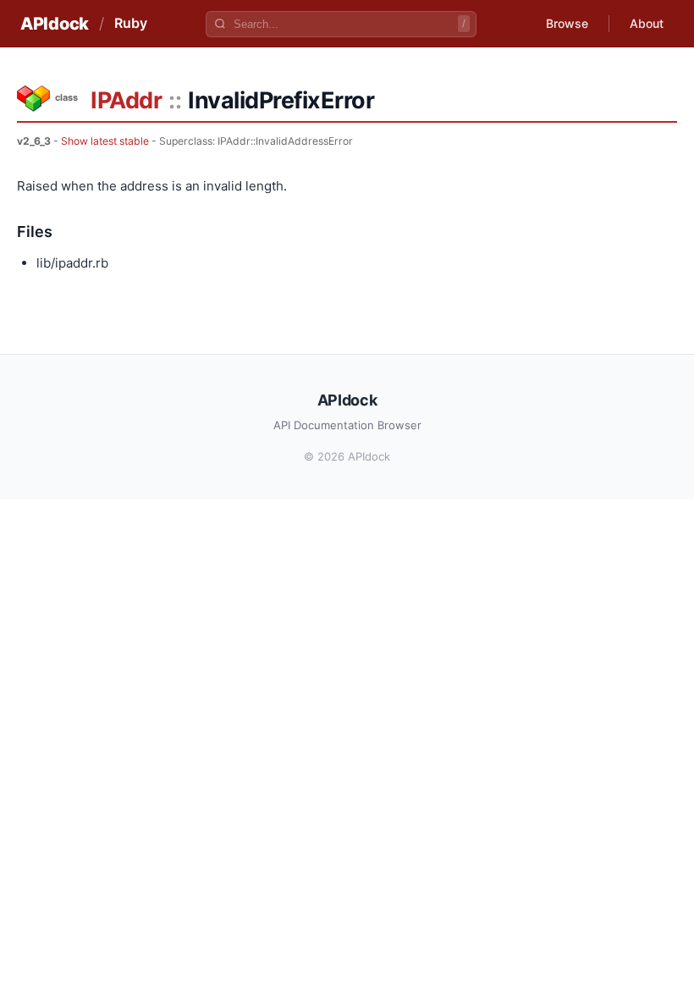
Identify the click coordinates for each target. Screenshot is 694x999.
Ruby (130, 22)
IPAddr (126, 100)
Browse (567, 23)
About (647, 23)
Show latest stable (105, 141)
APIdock (54, 24)
